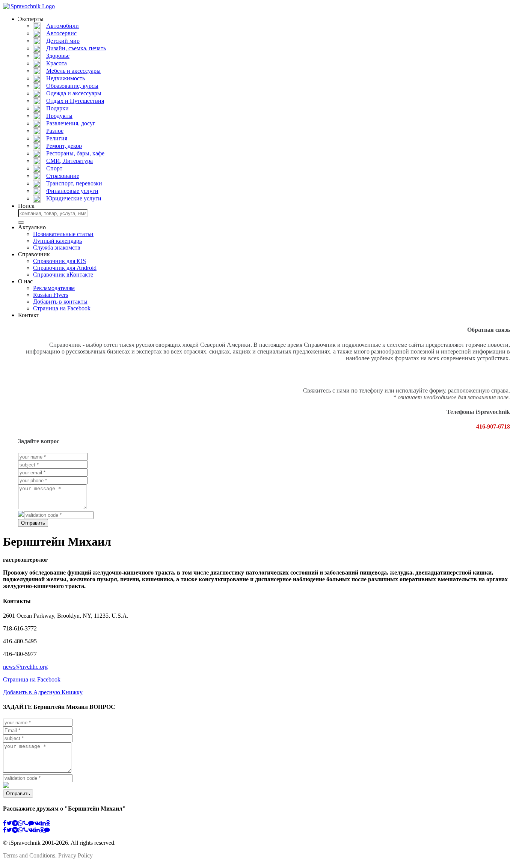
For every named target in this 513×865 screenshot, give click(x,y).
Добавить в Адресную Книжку (43, 692)
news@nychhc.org (25, 666)
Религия (56, 138)
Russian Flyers (50, 295)
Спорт (54, 168)
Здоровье (57, 56)
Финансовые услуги (72, 191)
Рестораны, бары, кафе (75, 153)
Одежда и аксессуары (73, 93)
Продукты (59, 116)
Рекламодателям (54, 288)
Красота (56, 63)
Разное (54, 131)
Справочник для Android (65, 268)
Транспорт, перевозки (74, 183)
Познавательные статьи (63, 234)
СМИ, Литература (69, 161)
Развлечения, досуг (70, 123)
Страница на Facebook (62, 308)
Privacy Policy (75, 855)
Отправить (33, 523)
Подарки (57, 108)
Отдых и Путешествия (75, 101)
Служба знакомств (56, 247)
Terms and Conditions (29, 855)
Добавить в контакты (60, 301)
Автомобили (62, 26)
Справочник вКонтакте (63, 274)
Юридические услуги (73, 198)
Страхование (62, 176)
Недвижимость (65, 78)
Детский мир (63, 41)
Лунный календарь (57, 241)
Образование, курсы (72, 86)
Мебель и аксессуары (73, 71)
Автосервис (61, 33)
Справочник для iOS (59, 261)
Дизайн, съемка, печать (76, 48)
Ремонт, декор (64, 146)
